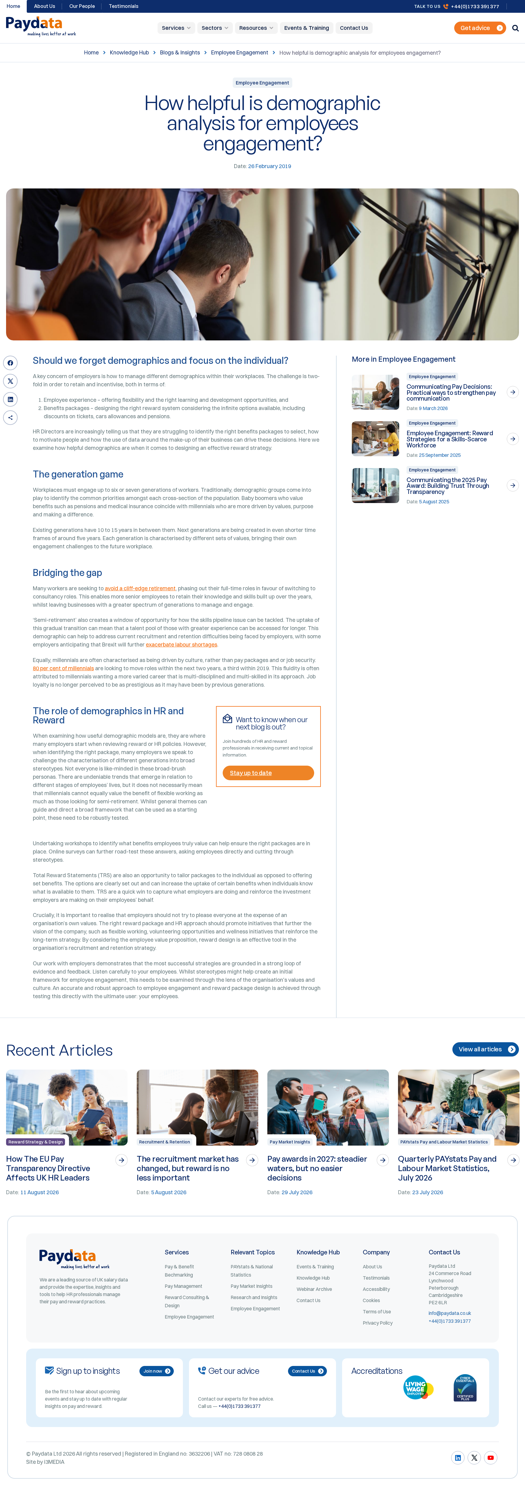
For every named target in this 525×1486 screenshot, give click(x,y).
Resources (253, 27)
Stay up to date (251, 773)
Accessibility (376, 1289)
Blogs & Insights (180, 52)
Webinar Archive (314, 1289)
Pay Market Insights (290, 1142)
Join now (152, 1371)
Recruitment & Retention (164, 1142)
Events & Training (306, 27)
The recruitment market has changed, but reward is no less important (187, 1168)
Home (91, 52)
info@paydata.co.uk (450, 1313)
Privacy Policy (378, 1323)
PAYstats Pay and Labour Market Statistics (444, 1142)
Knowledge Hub (129, 52)
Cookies (371, 1300)
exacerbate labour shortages (181, 644)
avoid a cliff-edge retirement (140, 588)
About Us (44, 6)
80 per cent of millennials (63, 668)
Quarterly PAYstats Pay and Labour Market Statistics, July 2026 (447, 1168)
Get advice (475, 28)
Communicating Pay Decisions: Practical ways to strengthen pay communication (451, 392)
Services (173, 27)
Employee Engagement (239, 52)
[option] (67, 1133)
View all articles (480, 1049)
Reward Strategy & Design (36, 1142)
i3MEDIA (54, 1461)
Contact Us (354, 27)
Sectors (212, 27)
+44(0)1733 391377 (475, 6)
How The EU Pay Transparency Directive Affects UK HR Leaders (48, 1168)
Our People (82, 6)
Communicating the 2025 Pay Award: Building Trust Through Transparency (448, 486)
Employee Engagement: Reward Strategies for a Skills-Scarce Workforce (450, 439)
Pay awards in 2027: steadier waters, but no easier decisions (317, 1168)
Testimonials (124, 6)
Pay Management (183, 1286)
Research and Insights (254, 1297)
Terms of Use (377, 1311)
